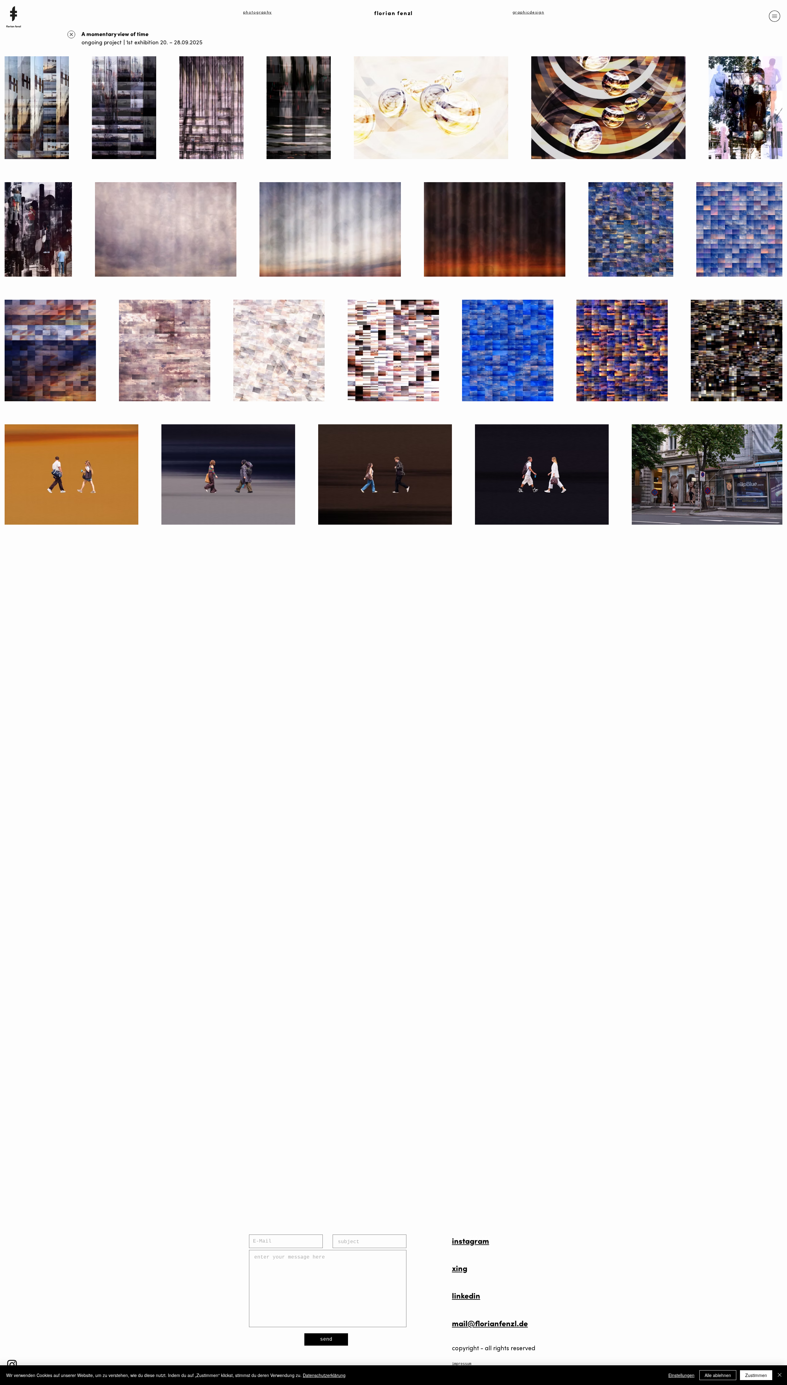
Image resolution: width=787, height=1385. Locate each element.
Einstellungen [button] (681, 1375)
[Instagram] (12, 1364)
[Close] (779, 1375)
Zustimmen (756, 1375)
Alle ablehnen (718, 1375)
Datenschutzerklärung (324, 1375)
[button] (775, 16)
